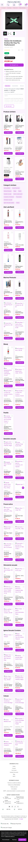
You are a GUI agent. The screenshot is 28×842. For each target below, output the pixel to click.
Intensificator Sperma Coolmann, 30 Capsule (19, 472)
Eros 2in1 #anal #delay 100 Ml (7, 577)
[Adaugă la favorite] (22, 50)
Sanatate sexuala (7, 194)
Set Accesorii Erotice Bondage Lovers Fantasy (7, 171)
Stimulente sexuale (8, 199)
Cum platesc (14, 788)
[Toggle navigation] (2, 4)
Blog (14, 774)
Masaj (15, 191)
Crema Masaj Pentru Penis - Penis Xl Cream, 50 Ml (19, 333)
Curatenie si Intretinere (9, 196)
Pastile (19, 191)
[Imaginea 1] (5, 33)
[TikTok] (15, 807)
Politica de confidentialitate (14, 784)
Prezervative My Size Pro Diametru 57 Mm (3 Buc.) (19, 554)
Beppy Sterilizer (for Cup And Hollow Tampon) (19, 644)
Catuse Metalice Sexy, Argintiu (18, 148)
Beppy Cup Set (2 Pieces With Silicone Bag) (8, 665)
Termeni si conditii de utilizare (14, 782)
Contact (14, 768)
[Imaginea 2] (10, 33)
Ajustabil (6, 175)
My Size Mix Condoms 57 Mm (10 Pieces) (7, 553)
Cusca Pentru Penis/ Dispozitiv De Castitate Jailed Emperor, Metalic (19, 173)
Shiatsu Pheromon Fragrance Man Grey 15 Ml (19, 598)
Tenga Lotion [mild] (19, 244)
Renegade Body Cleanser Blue (7, 472)
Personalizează (5, 839)
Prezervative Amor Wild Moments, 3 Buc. (8, 516)
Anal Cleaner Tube (8, 148)
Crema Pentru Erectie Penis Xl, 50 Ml (8, 292)
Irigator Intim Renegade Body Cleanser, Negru (7, 451)
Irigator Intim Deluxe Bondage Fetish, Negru (8, 127)
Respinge (14, 839)
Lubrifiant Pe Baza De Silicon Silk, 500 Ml (8, 222)
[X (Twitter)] (18, 807)
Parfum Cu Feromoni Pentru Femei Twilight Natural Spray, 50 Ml (8, 599)
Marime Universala (9, 57)
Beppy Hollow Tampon (7, 644)
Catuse (17, 202)
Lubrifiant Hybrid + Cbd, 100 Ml (19, 267)
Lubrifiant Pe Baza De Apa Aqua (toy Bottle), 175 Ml (7, 266)
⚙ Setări (21, 819)
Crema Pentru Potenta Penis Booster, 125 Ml (18, 292)
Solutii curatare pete (18, 194)
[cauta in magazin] (8, 4)
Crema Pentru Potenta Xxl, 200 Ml (8, 333)
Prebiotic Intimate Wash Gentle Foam (19, 665)
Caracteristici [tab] (15, 85)
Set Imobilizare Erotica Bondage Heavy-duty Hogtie (19, 731)
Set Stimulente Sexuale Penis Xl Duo (7, 312)
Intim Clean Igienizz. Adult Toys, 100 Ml (8, 685)
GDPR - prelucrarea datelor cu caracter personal (14, 790)
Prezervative (18, 196)
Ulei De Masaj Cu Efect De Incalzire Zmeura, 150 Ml (7, 401)
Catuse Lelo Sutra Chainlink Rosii (19, 749)
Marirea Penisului (7, 191)
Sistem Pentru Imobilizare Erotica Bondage (8, 708)
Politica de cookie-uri (9, 836)
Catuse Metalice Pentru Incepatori (7, 751)
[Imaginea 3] (14, 33)
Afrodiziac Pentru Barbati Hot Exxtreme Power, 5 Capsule (8, 428)
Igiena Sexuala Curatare (9, 202)
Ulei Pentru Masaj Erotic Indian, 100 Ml (19, 380)
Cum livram (14, 770)
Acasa (14, 766)
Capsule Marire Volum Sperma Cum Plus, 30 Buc (8, 493)
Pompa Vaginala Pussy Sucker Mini (19, 451)
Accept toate (22, 839)
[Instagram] (12, 807)
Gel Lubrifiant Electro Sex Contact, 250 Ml (7, 619)
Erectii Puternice (15, 188)
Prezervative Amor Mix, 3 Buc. (19, 533)
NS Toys (6, 38)
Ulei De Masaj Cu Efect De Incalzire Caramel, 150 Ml (19, 401)
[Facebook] (9, 807)
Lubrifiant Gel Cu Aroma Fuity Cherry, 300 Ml (8, 244)
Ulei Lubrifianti (7, 188)
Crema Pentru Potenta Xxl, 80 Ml (19, 312)
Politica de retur (14, 786)
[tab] (14, 4)
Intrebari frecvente (14, 772)
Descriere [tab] (7, 85)
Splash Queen (18, 492)
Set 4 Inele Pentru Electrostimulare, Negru (19, 619)
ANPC (14, 776)
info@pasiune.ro (19, 803)
